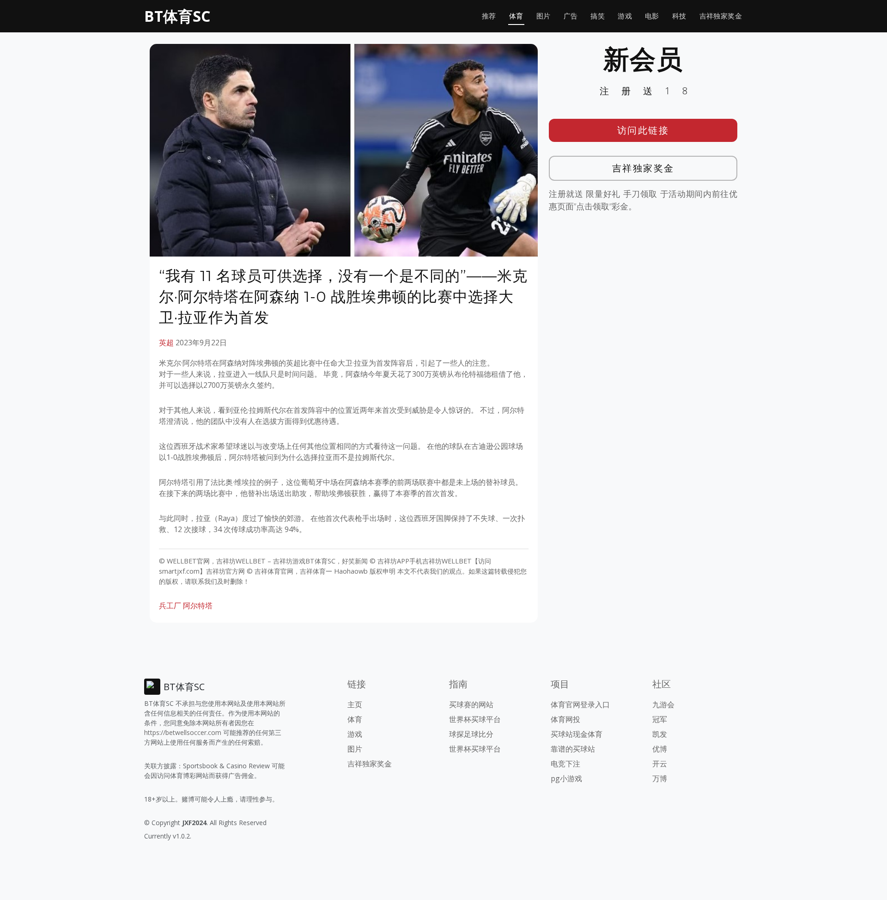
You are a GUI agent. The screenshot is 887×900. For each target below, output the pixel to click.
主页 (354, 704)
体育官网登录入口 (580, 704)
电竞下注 (565, 764)
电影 (652, 16)
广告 (571, 16)
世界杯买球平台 (475, 719)
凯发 (659, 734)
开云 (659, 764)
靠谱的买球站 (573, 749)
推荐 (489, 16)
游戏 (625, 16)
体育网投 (565, 719)
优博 (659, 749)
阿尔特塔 (198, 605)
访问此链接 (643, 130)
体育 (516, 16)
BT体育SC (177, 16)
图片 (543, 16)
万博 (659, 778)
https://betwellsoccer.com (182, 732)
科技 (679, 16)
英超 (166, 342)
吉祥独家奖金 (720, 16)
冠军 (659, 719)
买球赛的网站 (471, 704)
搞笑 (597, 16)
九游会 (663, 704)
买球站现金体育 (576, 734)
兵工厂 (170, 605)
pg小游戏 (566, 778)
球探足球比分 (471, 734)
